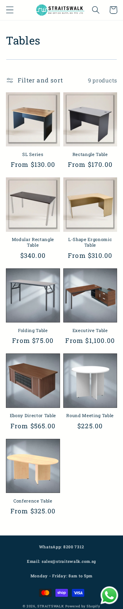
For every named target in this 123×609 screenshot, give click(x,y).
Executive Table (90, 330)
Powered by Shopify (82, 606)
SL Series (32, 154)
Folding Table (33, 330)
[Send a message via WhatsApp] (109, 595)
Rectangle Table (90, 154)
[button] (10, 10)
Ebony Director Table (33, 415)
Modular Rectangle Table (33, 242)
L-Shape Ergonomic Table (90, 242)
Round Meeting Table (90, 415)
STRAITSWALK (50, 606)
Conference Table (32, 501)
